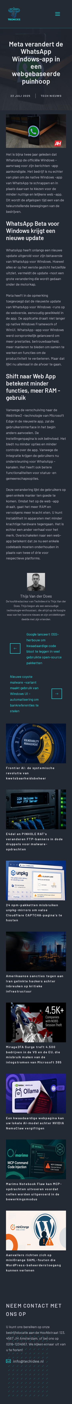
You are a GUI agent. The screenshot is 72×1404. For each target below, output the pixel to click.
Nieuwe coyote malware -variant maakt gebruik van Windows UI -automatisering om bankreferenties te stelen (24, 693)
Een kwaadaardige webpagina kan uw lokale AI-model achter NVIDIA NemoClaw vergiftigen (35, 1123)
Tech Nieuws (51, 95)
